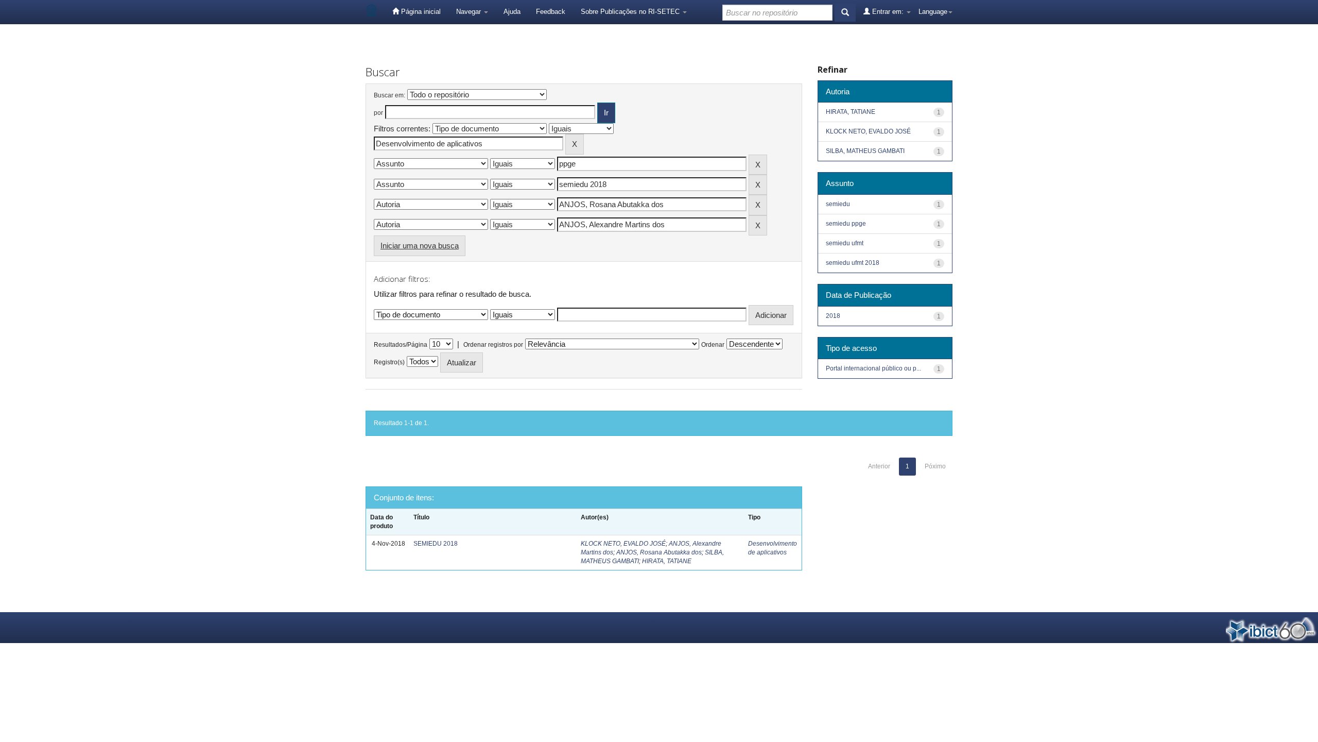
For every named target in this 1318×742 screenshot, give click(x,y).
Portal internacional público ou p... (873, 368)
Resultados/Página (400, 344)
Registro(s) (389, 362)
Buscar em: (389, 95)
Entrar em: (888, 11)
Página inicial (420, 11)
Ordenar (712, 344)
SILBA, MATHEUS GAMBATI (865, 151)
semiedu (838, 204)
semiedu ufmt (844, 243)
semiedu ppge (846, 223)
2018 (833, 315)
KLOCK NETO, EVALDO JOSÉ (623, 543)
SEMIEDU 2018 (435, 543)
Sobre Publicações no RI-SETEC (631, 11)
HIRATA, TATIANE (666, 561)
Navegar (469, 11)
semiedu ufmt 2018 (852, 262)
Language (932, 11)
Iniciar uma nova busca (419, 245)
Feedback (550, 11)
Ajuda (512, 11)
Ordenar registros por (493, 344)
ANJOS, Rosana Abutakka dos (659, 552)
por (378, 112)
